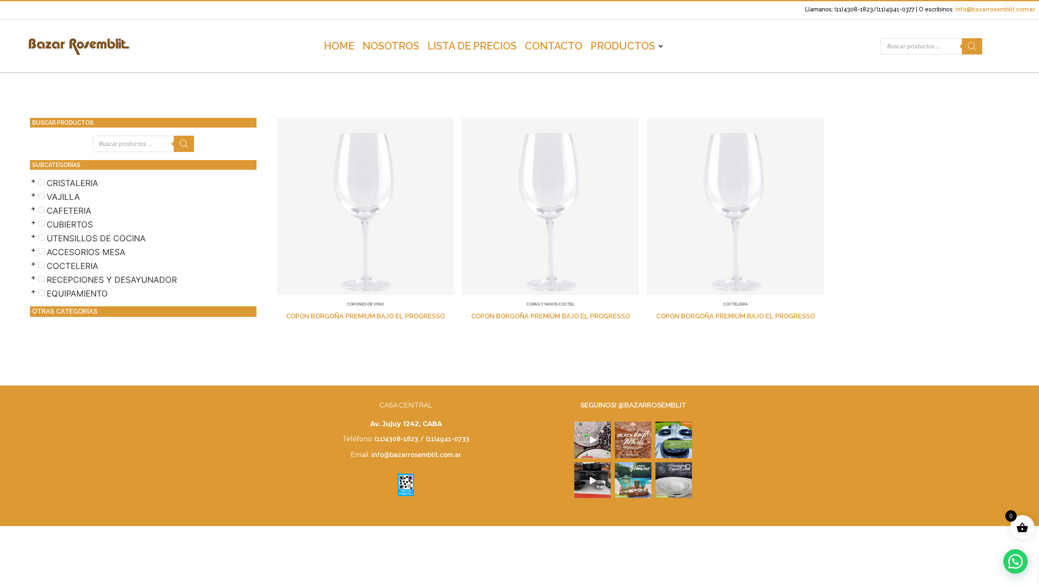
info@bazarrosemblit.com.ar (995, 9)
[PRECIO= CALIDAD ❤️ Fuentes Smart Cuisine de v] (673, 480)
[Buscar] (972, 46)
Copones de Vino (365, 304)
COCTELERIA (735, 304)
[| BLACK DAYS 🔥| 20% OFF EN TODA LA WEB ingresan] (633, 440)
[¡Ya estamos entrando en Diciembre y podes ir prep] (673, 440)
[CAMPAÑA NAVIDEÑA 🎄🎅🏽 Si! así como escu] (592, 440)
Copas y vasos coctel (550, 304)
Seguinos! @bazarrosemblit (633, 405)
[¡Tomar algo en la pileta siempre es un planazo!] (633, 480)
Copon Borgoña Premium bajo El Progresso (365, 316)
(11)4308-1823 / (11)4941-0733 (422, 439)
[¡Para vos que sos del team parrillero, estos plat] (592, 480)
